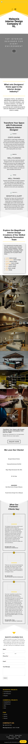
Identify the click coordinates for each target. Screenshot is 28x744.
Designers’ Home (9, 571)
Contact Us (14, 736)
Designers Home (10, 526)
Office (5, 705)
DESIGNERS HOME (13, 614)
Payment (5, 718)
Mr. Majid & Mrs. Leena (10, 546)
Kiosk (5, 707)
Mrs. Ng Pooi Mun (9, 575)
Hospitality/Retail (7, 701)
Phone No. (6, 656)
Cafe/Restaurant (7, 703)
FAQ (19, 736)
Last (15, 653)
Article (17, 738)
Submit (5, 678)
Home (6, 735)
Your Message (6, 666)
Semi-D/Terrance (7, 693)
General (5, 714)
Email (4, 661)
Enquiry (8, 736)
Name (4, 649)
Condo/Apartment (7, 691)
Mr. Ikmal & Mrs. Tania (10, 619)
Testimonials (11, 738)
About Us (11, 735)
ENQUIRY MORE (14, 441)
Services (5, 716)
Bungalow (6, 695)
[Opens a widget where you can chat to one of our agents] (23, 741)
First (4, 653)
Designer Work (18, 735)
